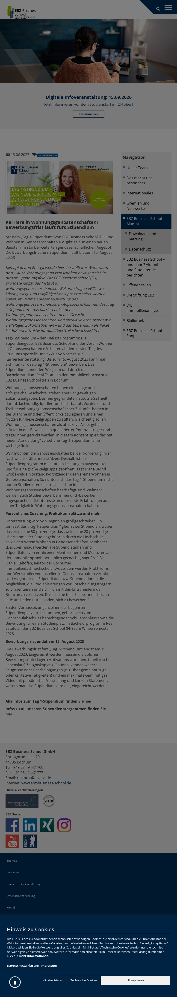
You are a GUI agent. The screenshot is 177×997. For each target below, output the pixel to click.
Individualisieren (52, 980)
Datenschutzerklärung (23, 965)
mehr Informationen (33, 956)
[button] (15, 982)
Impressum (49, 965)
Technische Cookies (84, 980)
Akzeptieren (135, 980)
